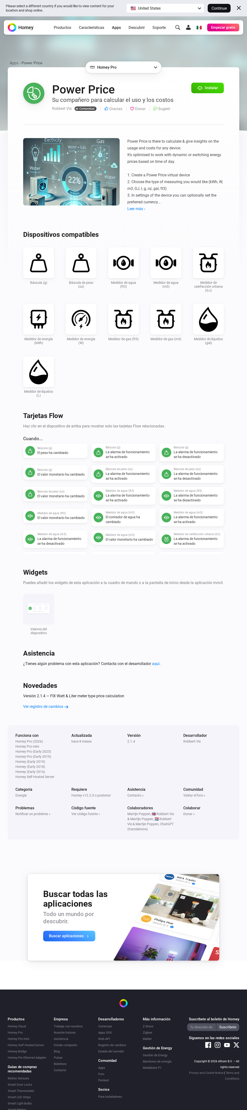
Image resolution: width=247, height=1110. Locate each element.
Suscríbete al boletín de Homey (214, 1019)
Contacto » (135, 795)
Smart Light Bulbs (20, 1103)
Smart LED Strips (19, 1097)
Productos (62, 27)
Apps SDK (105, 1032)
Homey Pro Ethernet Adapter (27, 1057)
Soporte (159, 27)
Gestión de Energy (155, 1055)
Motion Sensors (18, 1078)
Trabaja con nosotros (68, 1026)
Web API (104, 1039)
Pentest (103, 1080)
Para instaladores (110, 1096)
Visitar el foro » (194, 795)
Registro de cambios (112, 1045)
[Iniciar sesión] (188, 27)
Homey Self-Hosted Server (26, 1045)
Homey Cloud (17, 1026)
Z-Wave (148, 1026)
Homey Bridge (17, 1051)
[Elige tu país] (199, 27)
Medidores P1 (152, 1068)
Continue (219, 8)
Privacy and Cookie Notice (206, 1073)
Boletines (60, 1064)
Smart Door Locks (20, 1084)
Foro (101, 1074)
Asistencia (61, 1039)
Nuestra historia (64, 1032)
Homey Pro (15, 1032)
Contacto (60, 1070)
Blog (57, 1051)
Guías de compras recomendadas (22, 1069)
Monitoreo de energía (157, 1061)
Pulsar (58, 1057)
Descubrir (137, 27)
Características (91, 27)
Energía (21, 795)
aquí (155, 663)
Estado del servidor (111, 1051)
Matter (147, 1039)
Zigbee (147, 1032)
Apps (116, 27)
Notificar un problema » (32, 814)
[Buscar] (177, 27)
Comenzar (105, 1026)
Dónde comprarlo (65, 1045)
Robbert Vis (192, 741)
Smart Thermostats (21, 1091)
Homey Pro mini (18, 1039)
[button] (165, 8)
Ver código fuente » (85, 814)
